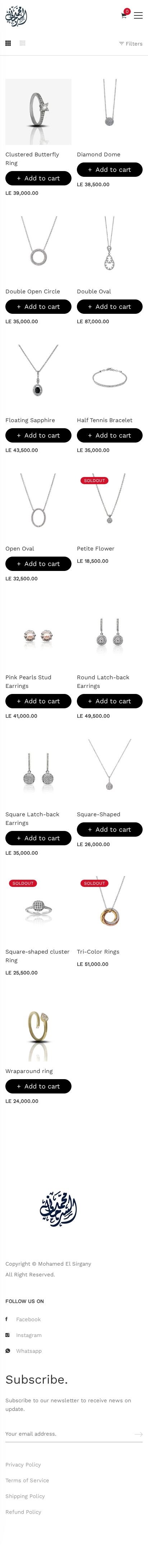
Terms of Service (27, 1480)
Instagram (29, 1335)
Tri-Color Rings (98, 951)
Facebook (28, 1319)
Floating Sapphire (30, 420)
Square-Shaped (98, 814)
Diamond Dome (98, 154)
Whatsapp (29, 1351)
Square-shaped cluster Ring (37, 956)
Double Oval (94, 291)
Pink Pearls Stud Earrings (28, 681)
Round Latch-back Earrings (103, 681)
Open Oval (19, 548)
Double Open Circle (32, 291)
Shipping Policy (25, 1496)
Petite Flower (96, 548)
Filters (133, 44)
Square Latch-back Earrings (32, 818)
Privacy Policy (23, 1464)
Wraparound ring (29, 1071)
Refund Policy (23, 1512)
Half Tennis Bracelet (105, 420)
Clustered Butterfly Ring (32, 158)
